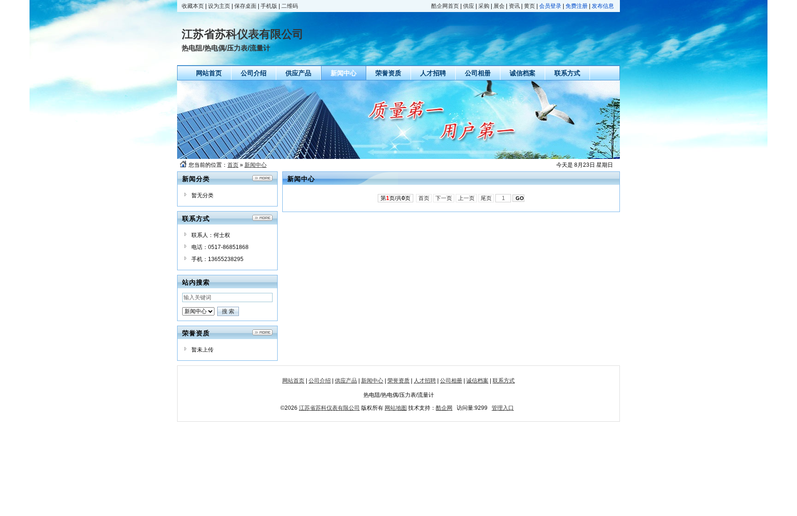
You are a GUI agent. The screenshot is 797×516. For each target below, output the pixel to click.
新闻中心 (255, 165)
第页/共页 (395, 198)
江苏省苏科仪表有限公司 (329, 408)
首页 (232, 165)
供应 (468, 6)
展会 (499, 6)
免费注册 (576, 6)
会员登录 (550, 6)
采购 (483, 6)
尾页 (486, 198)
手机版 (269, 6)
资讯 (514, 6)
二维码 (289, 6)
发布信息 (603, 6)
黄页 (529, 6)
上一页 (466, 198)
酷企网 (444, 408)
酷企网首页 (445, 6)
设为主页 (219, 6)
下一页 (443, 198)
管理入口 (503, 408)
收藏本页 (193, 6)
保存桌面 (245, 6)
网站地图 (396, 408)
